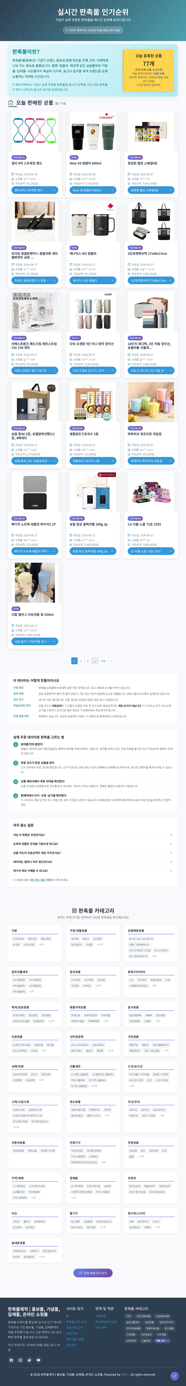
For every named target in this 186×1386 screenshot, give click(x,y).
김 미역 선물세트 (97, 1080)
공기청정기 (76, 944)
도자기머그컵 (93, 1186)
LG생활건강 (19, 1192)
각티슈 (16, 1221)
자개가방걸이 (90, 1015)
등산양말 (33, 1015)
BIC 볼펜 (75, 1221)
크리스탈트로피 (157, 1192)
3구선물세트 (35, 980)
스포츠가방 (29, 944)
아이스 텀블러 (103, 1192)
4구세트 (75, 985)
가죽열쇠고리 (19, 1251)
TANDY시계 (19, 1109)
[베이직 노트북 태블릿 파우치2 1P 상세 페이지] (35, 492)
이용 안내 (72, 1333)
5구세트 (87, 985)
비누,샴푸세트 (20, 1050)
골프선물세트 (20, 972)
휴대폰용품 (18, 1243)
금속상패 (46, 1074)
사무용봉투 (134, 1021)
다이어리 (142, 980)
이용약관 (100, 1316)
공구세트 (97, 938)
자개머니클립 (77, 1021)
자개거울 (105, 1015)
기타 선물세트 (78, 1080)
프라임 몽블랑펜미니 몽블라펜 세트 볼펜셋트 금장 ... (34, 255)
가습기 (85, 938)
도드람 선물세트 (79, 1086)
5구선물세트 (35, 985)
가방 (14, 930)
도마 (164, 1150)
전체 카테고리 (74, 1327)
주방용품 (133, 1142)
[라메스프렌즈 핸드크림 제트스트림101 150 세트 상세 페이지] (35, 312)
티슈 (14, 1213)
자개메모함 (93, 1021)
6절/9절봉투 (135, 1015)
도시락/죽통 (77, 1186)
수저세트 (93, 1156)
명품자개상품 (78, 1007)
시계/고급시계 (20, 1101)
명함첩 (145, 1045)
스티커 (156, 1221)
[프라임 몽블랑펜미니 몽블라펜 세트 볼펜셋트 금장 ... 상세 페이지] (35, 222)
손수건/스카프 (136, 1080)
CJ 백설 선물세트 (79, 1074)
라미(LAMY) (77, 1227)
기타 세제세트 (20, 1197)
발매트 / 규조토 (161, 1074)
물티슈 (27, 1221)
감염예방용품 (136, 930)
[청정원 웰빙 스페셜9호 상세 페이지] (151, 131)
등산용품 (46, 1015)
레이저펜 (91, 1227)
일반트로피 (164, 1186)
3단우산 (145, 1109)
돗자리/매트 (19, 1015)
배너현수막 (143, 1221)
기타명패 (17, 1080)
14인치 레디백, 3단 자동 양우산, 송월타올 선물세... (149, 345)
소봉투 (147, 1021)
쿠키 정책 (101, 1327)
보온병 (107, 1186)
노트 (131, 980)
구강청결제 (34, 1192)
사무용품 (133, 1036)
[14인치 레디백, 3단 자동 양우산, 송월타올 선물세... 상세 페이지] (151, 312)
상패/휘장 (18, 1066)
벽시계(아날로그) (40, 1121)
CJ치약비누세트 (37, 1186)
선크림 (34, 1050)
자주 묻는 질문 (75, 1339)
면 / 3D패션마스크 (138, 956)
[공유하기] (174, 1376)
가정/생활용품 (19, 157)
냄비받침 (153, 1150)
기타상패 (30, 1080)
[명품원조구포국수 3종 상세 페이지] (93, 402)
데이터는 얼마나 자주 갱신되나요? (32, 862)
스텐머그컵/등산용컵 (81, 1192)
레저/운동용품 (20, 1007)
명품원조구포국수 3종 (84, 434)
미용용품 (17, 1036)
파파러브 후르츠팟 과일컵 (144, 434)
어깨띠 (147, 1227)
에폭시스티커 (93, 1115)
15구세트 (88, 980)
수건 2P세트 (162, 1080)
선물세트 (75, 1066)
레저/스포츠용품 (21, 1021)
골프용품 (75, 972)
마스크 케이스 (161, 950)
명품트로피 (149, 1186)
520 (103, 661)
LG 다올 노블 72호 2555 (144, 524)
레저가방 (32, 938)
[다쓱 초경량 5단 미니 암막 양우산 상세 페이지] (93, 312)
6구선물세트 (19, 991)
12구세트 (75, 980)
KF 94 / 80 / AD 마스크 (141, 938)
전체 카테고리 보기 (95, 1273)
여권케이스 (134, 1050)
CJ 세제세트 (19, 1186)
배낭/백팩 (45, 938)
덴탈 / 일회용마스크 (139, 944)
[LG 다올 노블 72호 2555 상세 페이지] (151, 492)
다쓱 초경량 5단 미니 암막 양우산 (92, 343)
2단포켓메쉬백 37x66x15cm (147, 253)
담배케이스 (94, 1109)
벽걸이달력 (156, 980)
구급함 (89, 944)
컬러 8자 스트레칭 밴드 (26, 163)
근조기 (34, 1074)
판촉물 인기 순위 (76, 1321)
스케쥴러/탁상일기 (138, 985)
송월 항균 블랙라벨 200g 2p (89, 524)
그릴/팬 (133, 1150)
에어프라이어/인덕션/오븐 (84, 1162)
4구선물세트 (19, 985)
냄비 (143, 1150)
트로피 (132, 1178)
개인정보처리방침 (106, 1321)
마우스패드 (76, 1050)
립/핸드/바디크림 (21, 1045)
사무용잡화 (76, 1036)
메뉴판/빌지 (77, 1115)
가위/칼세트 (77, 1150)
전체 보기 (161, 1340)
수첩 (167, 980)
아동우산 (133, 1115)
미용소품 (38, 1045)
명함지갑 (133, 1045)
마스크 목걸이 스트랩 (139, 950)
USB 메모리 (98, 1045)
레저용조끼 (38, 1021)
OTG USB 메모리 (79, 1045)
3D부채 (74, 938)
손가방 (16, 944)
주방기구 (75, 1142)
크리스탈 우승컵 (137, 1192)
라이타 (107, 1109)
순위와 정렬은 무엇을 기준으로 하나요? (35, 844)
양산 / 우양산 (148, 1115)
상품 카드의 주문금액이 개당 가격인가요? (37, 853)
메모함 (100, 1050)
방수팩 (16, 1256)
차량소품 (32, 1150)
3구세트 (101, 980)
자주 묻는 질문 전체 (40, 880)
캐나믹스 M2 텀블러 (83, 253)
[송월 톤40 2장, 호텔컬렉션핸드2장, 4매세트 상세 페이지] (35, 402)
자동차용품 (18, 1142)
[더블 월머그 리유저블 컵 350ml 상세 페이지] (35, 583)
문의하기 (71, 1345)
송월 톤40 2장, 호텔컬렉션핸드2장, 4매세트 (32, 436)
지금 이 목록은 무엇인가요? (29, 835)
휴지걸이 (17, 1227)
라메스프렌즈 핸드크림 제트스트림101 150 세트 (34, 345)
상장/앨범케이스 (161, 1045)
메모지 (89, 1050)
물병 (131, 1156)
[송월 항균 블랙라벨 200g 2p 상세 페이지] (93, 492)
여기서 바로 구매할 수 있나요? (30, 871)
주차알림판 (18, 1150)
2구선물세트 (19, 980)
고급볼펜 (88, 1221)
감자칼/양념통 (94, 1150)
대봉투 (148, 1015)
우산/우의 (75, 338)
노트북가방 (18, 938)
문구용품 (133, 1007)
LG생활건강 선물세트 (102, 1074)
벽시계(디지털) (20, 1121)
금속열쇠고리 (49, 1251)
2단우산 (133, 1109)
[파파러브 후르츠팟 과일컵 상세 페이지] (151, 402)
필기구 (74, 1213)
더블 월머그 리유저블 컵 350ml (32, 614)
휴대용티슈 (39, 1221)
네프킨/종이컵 (78, 1109)
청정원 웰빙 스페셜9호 (142, 163)
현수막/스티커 (136, 1213)
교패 (131, 1221)
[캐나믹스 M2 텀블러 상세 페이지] (93, 222)
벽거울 (50, 1045)
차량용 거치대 (48, 1150)
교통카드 (34, 1251)
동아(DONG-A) (104, 1221)
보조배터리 (29, 1256)
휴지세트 (30, 1227)
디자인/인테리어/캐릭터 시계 (27, 1115)
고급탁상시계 (35, 1109)
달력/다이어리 (136, 972)
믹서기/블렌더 (78, 1156)
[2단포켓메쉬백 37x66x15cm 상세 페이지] (151, 222)
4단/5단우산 (159, 1109)
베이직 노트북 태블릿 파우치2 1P (33, 524)
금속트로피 (134, 1186)
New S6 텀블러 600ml (85, 163)
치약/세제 (18, 1178)
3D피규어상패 (20, 1074)
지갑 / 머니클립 (152, 1050)
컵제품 (74, 157)
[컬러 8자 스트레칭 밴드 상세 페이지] (35, 131)
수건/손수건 (135, 1066)
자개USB (75, 1015)
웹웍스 (125, 1374)
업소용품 (75, 1101)
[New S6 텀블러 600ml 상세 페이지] (93, 131)
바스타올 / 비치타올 (139, 1074)
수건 (149, 1080)
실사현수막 (134, 1227)
